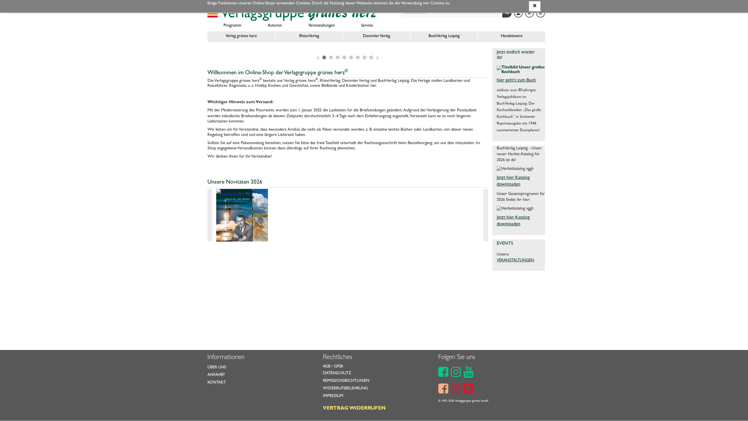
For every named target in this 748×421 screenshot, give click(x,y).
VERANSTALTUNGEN (515, 260)
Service (367, 26)
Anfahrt (216, 375)
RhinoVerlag (309, 36)
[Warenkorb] (540, 13)
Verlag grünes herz (241, 36)
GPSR (338, 367)
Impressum (333, 396)
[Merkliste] (529, 13)
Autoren (275, 26)
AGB (326, 367)
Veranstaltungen (321, 26)
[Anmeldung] (518, 13)
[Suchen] (507, 13)
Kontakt (216, 383)
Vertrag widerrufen (354, 408)
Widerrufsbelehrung (345, 389)
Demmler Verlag (376, 36)
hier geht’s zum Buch (516, 80)
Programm (232, 26)
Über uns (216, 367)
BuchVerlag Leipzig (444, 36)
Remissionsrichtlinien (346, 381)
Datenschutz (337, 373)
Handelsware (511, 36)
